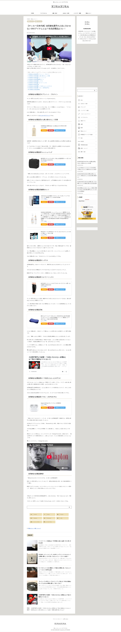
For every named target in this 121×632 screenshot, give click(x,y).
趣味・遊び (55, 13)
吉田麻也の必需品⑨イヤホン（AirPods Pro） (39, 87)
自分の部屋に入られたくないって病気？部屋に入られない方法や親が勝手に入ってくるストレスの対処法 (87, 189)
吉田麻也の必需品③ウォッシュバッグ (37, 77)
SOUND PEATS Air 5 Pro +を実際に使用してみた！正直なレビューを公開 (86, 162)
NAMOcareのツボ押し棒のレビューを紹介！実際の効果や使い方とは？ (47, 610)
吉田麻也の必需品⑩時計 (34, 89)
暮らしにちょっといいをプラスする (60, 628)
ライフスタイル (43, 13)
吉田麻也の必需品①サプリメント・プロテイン (39, 74)
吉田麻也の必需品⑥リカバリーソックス (38, 82)
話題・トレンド (37, 528)
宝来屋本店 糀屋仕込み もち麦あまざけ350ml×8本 (54, 126)
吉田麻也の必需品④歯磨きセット (36, 79)
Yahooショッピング (60, 130)
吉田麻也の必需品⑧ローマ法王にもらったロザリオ (40, 86)
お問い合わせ (65, 619)
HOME (32, 13)
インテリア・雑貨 (77, 13)
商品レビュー (88, 13)
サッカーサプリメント (45, 115)
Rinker (45, 198)
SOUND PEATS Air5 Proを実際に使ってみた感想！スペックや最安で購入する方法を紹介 (87, 182)
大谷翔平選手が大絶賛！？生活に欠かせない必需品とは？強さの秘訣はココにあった (51, 608)
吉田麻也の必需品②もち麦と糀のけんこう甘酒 (39, 75)
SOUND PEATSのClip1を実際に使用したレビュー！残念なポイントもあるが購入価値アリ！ (87, 175)
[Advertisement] (87, 66)
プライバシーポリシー (57, 619)
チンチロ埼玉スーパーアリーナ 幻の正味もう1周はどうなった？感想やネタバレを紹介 (86, 168)
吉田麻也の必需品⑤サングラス (36, 81)
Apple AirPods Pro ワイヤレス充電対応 (51, 403)
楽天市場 (51, 130)
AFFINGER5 (67, 629)
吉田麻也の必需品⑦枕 (34, 84)
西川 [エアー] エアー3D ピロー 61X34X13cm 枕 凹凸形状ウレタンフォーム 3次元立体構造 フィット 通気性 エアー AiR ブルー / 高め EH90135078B (55, 317)
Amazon (44, 130)
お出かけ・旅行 (66, 13)
